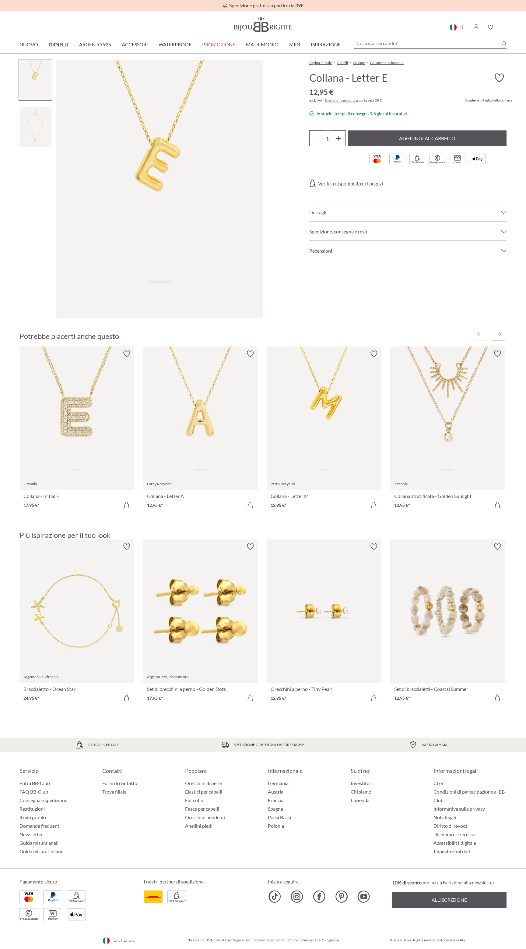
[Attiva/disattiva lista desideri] (499, 78)
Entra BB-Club (34, 783)
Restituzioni (32, 809)
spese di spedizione (269, 940)
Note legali (444, 817)
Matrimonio (262, 44)
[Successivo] (498, 333)
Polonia (276, 826)
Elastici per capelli (203, 791)
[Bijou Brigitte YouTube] (363, 896)
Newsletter (31, 834)
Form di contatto (119, 783)
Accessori (135, 44)
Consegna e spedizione (43, 800)
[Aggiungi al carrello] (126, 505)
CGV (438, 783)
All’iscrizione (449, 900)
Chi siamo (361, 791)
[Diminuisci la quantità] (316, 138)
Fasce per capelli (202, 809)
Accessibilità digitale (454, 843)
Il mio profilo (32, 817)
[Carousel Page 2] (35, 127)
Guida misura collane (41, 851)
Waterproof (175, 44)
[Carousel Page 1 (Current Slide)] (35, 80)
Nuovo (28, 44)
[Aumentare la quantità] (338, 138)
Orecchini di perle (203, 783)
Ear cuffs (194, 800)
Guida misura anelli (39, 843)
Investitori (362, 783)
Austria (275, 791)
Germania (278, 783)
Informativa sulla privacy (459, 809)
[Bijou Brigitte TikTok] (275, 896)
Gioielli (58, 44)
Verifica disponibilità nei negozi (350, 183)
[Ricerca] (504, 43)
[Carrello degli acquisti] (504, 27)
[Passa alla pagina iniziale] (263, 24)
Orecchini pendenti (205, 817)
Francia (275, 800)
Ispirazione (326, 44)
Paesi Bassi (279, 817)
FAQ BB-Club (33, 791)
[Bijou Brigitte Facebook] (319, 896)
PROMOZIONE (218, 44)
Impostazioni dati (452, 851)
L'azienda (360, 800)
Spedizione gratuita (340, 100)
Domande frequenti (40, 826)
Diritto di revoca (450, 826)
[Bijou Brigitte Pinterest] (341, 896)
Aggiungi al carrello (427, 138)
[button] (475, 27)
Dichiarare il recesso (454, 834)
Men (294, 44)
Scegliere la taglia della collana (488, 100)
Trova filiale (114, 791)
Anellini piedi (198, 826)
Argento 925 (95, 44)
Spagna (275, 809)
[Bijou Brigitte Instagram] (297, 896)
